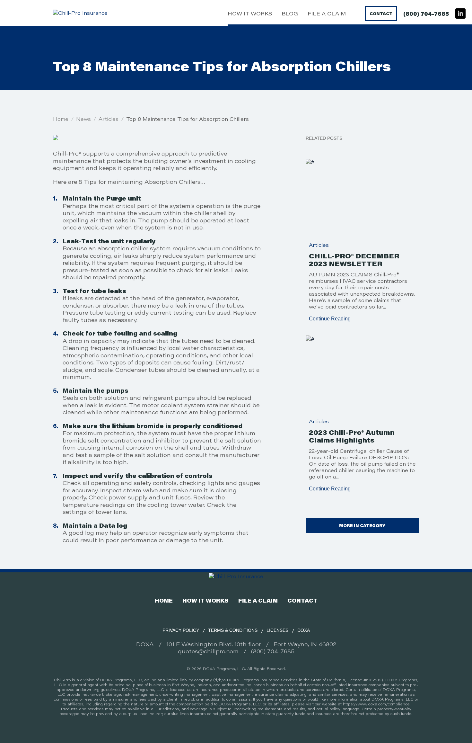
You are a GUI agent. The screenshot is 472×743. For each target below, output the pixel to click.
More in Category (362, 525)
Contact (381, 13)
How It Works (250, 13)
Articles (108, 118)
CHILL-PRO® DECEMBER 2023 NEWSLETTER (354, 259)
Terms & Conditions (233, 630)
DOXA (303, 630)
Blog (290, 13)
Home (60, 118)
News (83, 118)
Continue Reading (330, 318)
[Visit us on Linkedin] (460, 13)
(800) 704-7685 (426, 13)
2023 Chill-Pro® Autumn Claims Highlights (352, 436)
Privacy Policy (180, 630)
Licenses (277, 630)
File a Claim (327, 13)
